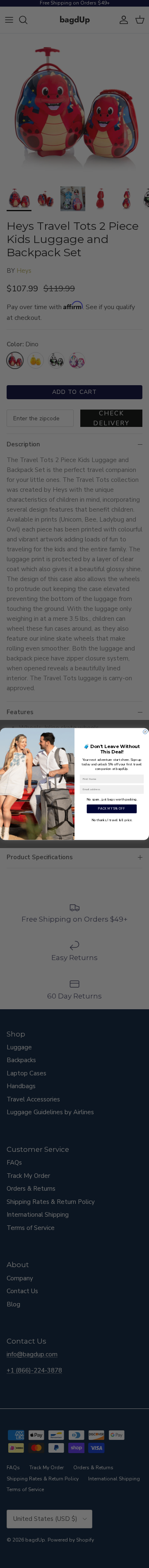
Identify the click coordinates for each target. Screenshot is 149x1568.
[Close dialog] (145, 732)
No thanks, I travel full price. (111, 820)
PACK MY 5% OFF (111, 809)
